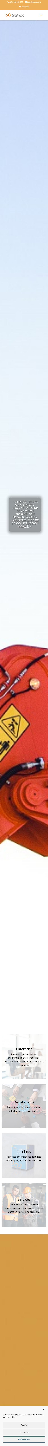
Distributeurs (24, 1106)
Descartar (24, 1432)
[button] (44, 1409)
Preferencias (24, 1439)
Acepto (24, 1424)
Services (24, 1205)
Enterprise (24, 1056)
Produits (24, 1155)
